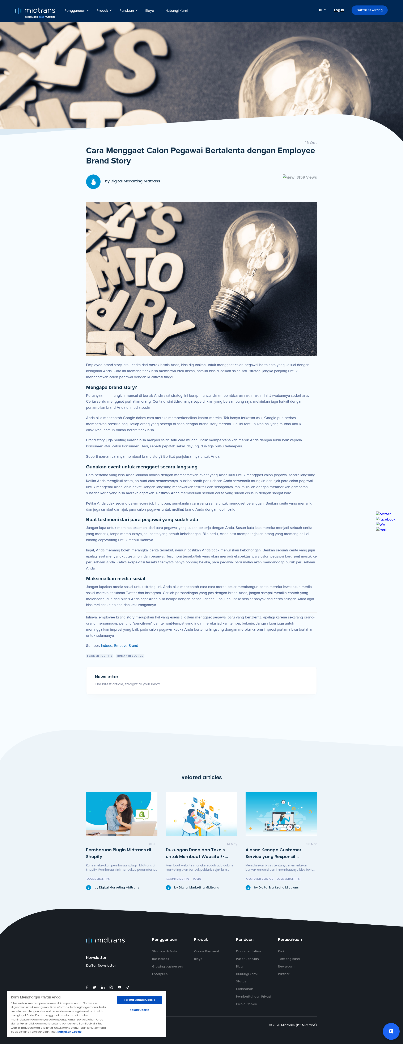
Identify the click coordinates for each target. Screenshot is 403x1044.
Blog (239, 966)
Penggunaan (74, 10)
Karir (281, 951)
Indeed (106, 645)
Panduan (126, 10)
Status (241, 981)
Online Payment (206, 951)
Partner (284, 974)
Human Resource (130, 656)
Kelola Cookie (246, 1004)
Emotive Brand (126, 645)
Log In (339, 10)
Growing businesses (167, 966)
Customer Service (259, 879)
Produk (102, 10)
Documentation (248, 951)
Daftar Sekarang (370, 10)
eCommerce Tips (99, 656)
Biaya (149, 10)
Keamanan (244, 989)
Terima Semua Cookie (139, 1000)
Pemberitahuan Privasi (253, 996)
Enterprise (160, 974)
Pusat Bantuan (247, 959)
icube (197, 879)
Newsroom (286, 966)
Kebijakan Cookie (70, 1032)
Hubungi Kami (176, 10)
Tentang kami (289, 959)
